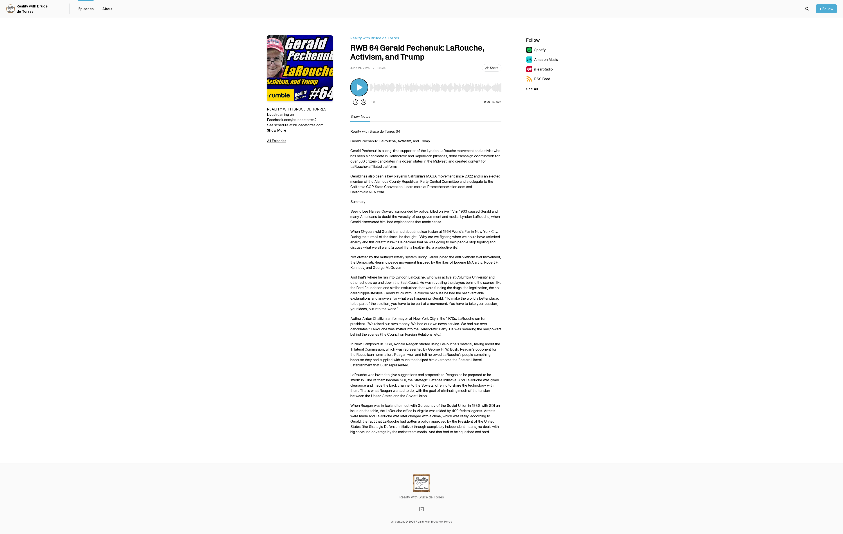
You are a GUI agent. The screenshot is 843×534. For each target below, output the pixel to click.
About (107, 9)
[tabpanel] (425, 284)
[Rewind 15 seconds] (356, 102)
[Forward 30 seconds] (363, 102)
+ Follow (826, 9)
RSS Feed (542, 79)
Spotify (540, 50)
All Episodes (276, 141)
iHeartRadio (543, 69)
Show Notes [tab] (360, 116)
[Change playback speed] (372, 102)
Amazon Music (546, 59)
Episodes (86, 9)
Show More (276, 130)
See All (532, 89)
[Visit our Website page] (421, 509)
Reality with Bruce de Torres (32, 9)
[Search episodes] (807, 8)
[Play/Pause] (359, 87)
